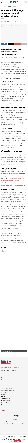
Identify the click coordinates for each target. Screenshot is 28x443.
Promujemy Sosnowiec (6, 400)
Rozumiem (17, 441)
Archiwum (3, 406)
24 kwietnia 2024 (15, 21)
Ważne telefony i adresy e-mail (8, 390)
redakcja (8, 21)
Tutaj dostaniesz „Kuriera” (7, 388)
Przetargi (3, 394)
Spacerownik (4, 402)
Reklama (3, 396)
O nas (2, 404)
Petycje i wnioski (4, 392)
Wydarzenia (10, 6)
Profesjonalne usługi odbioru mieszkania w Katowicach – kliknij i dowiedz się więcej (13, 180)
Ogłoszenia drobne (5, 398)
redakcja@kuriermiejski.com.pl (11, 370)
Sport (2, 384)
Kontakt (2, 386)
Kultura (2, 382)
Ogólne (14, 6)
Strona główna (3, 6)
